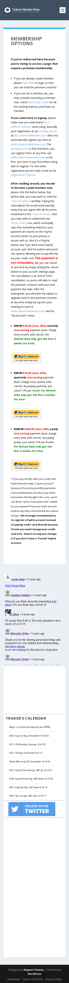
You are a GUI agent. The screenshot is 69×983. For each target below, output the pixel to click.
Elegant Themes (34, 969)
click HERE (28, 83)
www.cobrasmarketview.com (28, 144)
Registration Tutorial (23, 175)
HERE (47, 727)
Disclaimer (13, 979)
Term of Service (20, 201)
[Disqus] (34, 619)
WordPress (34, 973)
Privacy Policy (19, 223)
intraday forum (48, 131)
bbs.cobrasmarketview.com (30, 135)
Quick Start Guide (38, 102)
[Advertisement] (31, 690)
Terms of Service (33, 979)
